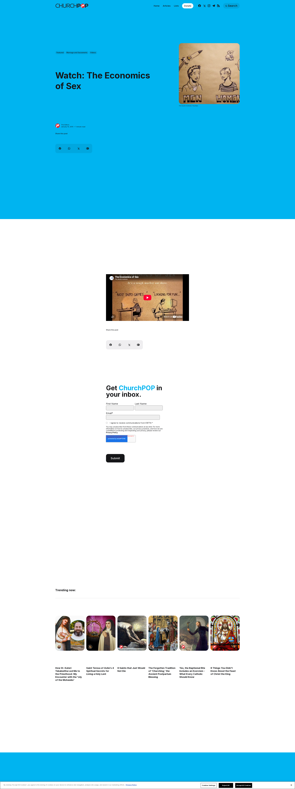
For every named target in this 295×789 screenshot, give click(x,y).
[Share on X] (78, 148)
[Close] (291, 785)
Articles (167, 6)
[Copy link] (87, 148)
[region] (147, 785)
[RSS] (218, 5)
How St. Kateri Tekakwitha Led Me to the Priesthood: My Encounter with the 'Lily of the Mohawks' (68, 674)
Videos (93, 53)
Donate (187, 6)
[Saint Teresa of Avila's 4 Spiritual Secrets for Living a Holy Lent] (100, 633)
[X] (204, 5)
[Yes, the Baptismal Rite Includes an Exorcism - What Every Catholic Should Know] (194, 633)
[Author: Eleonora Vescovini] (90, 647)
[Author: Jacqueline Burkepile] (59, 647)
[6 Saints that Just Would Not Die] (132, 633)
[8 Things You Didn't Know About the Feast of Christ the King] (225, 633)
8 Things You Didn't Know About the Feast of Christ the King (223, 671)
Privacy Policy (112, 432)
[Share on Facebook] (60, 148)
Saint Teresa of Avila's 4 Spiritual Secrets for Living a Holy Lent (100, 671)
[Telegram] (213, 5)
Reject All (225, 785)
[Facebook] (199, 5)
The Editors (65, 125)
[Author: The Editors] (57, 125)
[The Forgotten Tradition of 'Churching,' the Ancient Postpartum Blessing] (163, 633)
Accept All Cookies (243, 785)
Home (156, 6)
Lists (176, 6)
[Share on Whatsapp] (69, 148)
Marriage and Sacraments (76, 53)
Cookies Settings (208, 785)
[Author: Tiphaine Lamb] (152, 647)
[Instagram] (209, 5)
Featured (60, 53)
